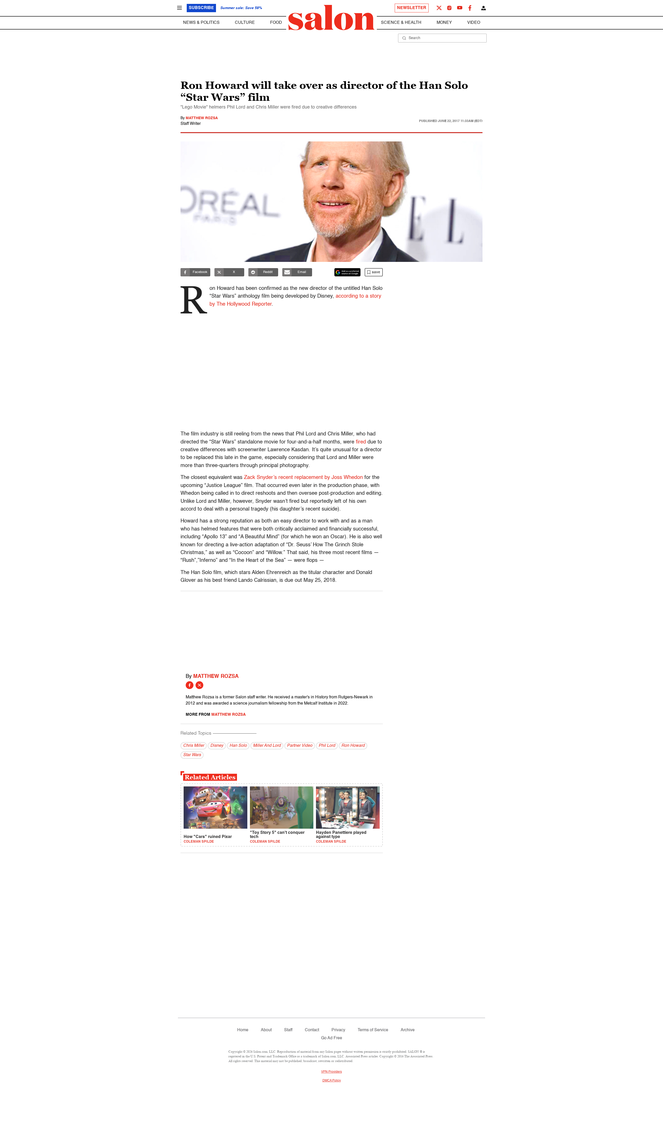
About (266, 1030)
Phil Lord (327, 746)
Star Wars (192, 755)
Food (276, 23)
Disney (216, 746)
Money (444, 23)
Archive (408, 1030)
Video (473, 23)
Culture (245, 23)
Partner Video (299, 746)
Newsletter (411, 8)
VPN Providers (331, 1071)
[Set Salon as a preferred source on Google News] (347, 272)
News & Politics (201, 23)
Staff (288, 1030)
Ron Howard (353, 746)
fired (361, 442)
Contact (312, 1030)
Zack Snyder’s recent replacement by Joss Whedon (303, 477)
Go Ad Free (331, 1038)
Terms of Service (373, 1030)
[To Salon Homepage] (331, 17)
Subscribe (201, 8)
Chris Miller (193, 746)
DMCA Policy (331, 1080)
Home (242, 1030)
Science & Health (401, 23)
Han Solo (238, 746)
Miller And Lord (267, 746)
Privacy (338, 1030)
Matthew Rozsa (202, 118)
